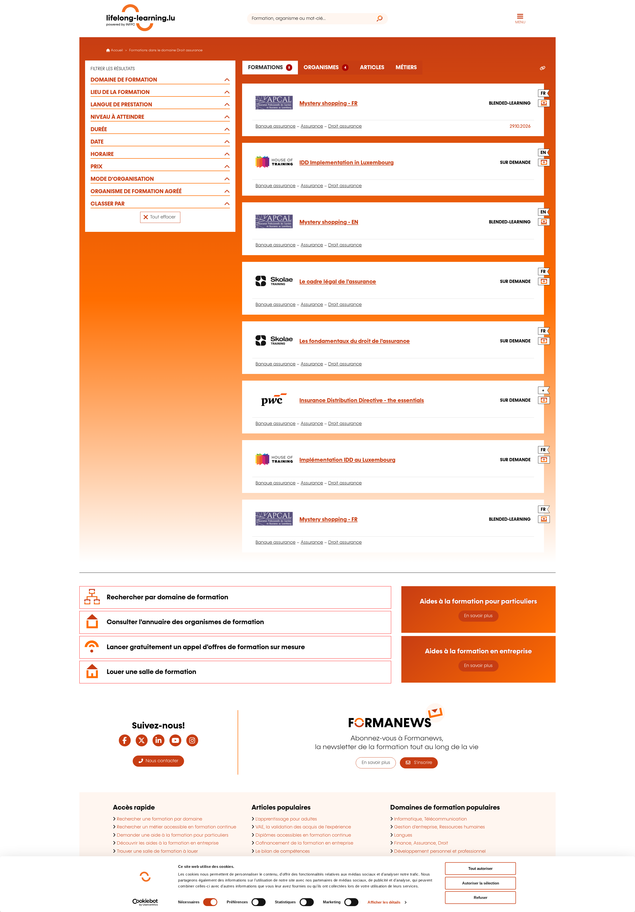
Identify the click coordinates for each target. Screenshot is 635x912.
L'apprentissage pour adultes (286, 819)
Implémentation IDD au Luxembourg (347, 460)
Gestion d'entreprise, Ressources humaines (439, 827)
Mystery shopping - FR (328, 103)
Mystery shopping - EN (328, 222)
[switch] (259, 902)
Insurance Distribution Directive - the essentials (361, 400)
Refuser (480, 897)
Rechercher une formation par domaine (159, 819)
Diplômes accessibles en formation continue (303, 835)
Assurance (312, 126)
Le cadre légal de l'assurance (337, 282)
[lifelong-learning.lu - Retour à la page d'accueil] (140, 18)
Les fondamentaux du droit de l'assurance (354, 341)
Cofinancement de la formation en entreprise (304, 843)
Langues (403, 835)
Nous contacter (160, 761)
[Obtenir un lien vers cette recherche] (542, 68)
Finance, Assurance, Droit (421, 843)
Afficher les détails (384, 902)
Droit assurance (345, 126)
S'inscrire (421, 762)
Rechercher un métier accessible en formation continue (176, 827)
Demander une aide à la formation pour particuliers (172, 835)
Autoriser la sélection (480, 883)
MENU (520, 22)
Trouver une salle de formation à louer (157, 851)
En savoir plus (478, 616)
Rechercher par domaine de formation (167, 597)
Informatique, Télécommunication (430, 819)
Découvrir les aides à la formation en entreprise (168, 843)
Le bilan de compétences (282, 851)
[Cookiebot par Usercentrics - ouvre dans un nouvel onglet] (145, 902)
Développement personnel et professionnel (440, 851)
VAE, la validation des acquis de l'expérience (303, 827)
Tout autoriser (480, 868)
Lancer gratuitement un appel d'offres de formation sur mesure (206, 647)
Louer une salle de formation (151, 672)
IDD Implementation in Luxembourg (346, 163)
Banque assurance (275, 126)
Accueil (116, 50)
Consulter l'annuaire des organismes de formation (185, 622)
